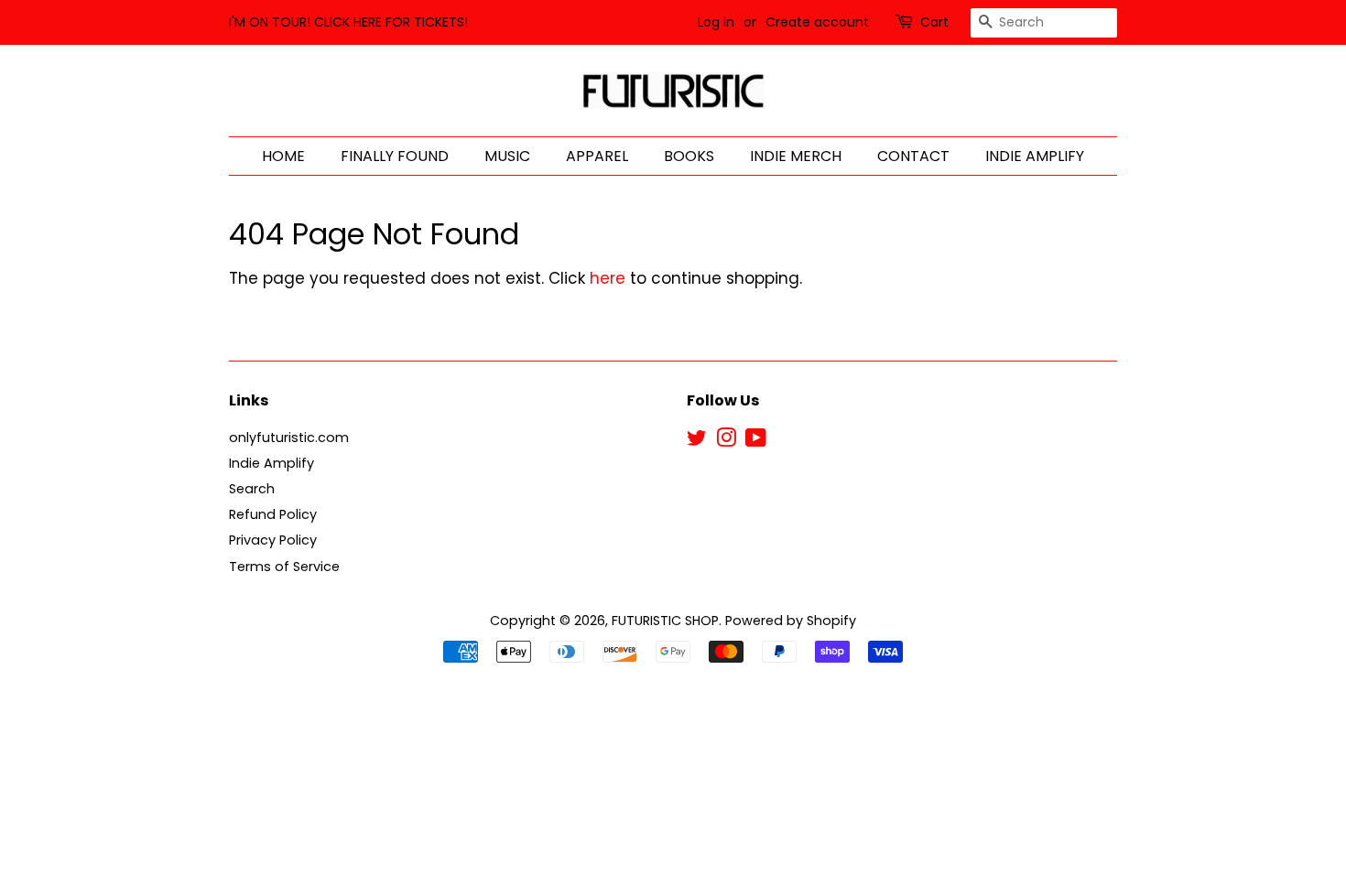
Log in (716, 22)
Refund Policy (273, 514)
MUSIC (507, 156)
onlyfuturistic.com (289, 437)
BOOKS (689, 156)
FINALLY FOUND (395, 156)
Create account (817, 22)
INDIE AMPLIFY (1034, 156)
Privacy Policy (273, 540)
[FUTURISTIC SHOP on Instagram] (726, 441)
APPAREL (597, 156)
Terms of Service (284, 566)
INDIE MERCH (795, 156)
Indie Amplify (271, 463)
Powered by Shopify (790, 620)
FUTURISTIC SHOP (665, 620)
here (607, 278)
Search (252, 489)
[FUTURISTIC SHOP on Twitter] (697, 441)
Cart (934, 22)
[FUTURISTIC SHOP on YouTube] (755, 441)
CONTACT (913, 156)
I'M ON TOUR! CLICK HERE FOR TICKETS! (348, 22)
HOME (283, 156)
